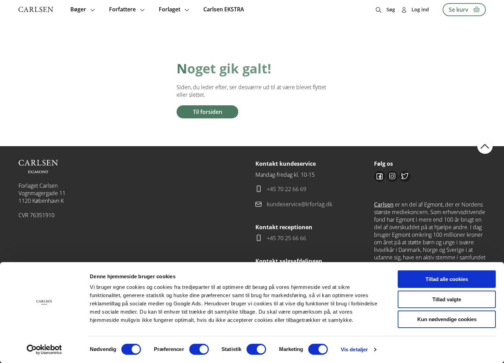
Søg (390, 9)
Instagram (392, 176)
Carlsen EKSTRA (223, 9)
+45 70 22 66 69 (286, 189)
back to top (485, 146)
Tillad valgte (446, 299)
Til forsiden (207, 112)
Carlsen (384, 204)
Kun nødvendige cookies (447, 319)
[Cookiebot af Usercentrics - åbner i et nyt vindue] (44, 349)
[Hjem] (36, 9)
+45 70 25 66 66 (286, 238)
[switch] (199, 349)
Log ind (420, 9)
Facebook (379, 176)
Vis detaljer (354, 349)
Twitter (404, 176)
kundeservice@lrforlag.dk (299, 204)
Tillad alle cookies (446, 279)
